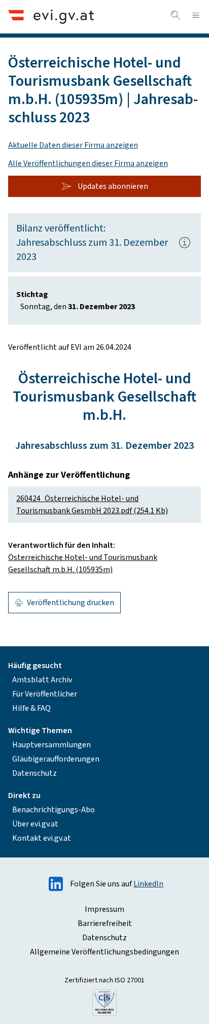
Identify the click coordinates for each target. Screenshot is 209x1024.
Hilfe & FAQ (31, 708)
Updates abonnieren (113, 186)
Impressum (104, 909)
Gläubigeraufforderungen (55, 759)
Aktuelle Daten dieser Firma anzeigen (73, 145)
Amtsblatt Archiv (42, 679)
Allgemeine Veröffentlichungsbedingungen (104, 951)
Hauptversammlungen (51, 744)
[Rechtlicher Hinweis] (185, 243)
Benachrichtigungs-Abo (53, 809)
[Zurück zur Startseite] (51, 16)
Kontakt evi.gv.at (41, 838)
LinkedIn (148, 883)
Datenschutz (34, 773)
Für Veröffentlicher (44, 694)
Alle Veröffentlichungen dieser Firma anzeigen (88, 163)
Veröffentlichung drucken (70, 602)
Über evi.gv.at (35, 824)
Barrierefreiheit (105, 923)
